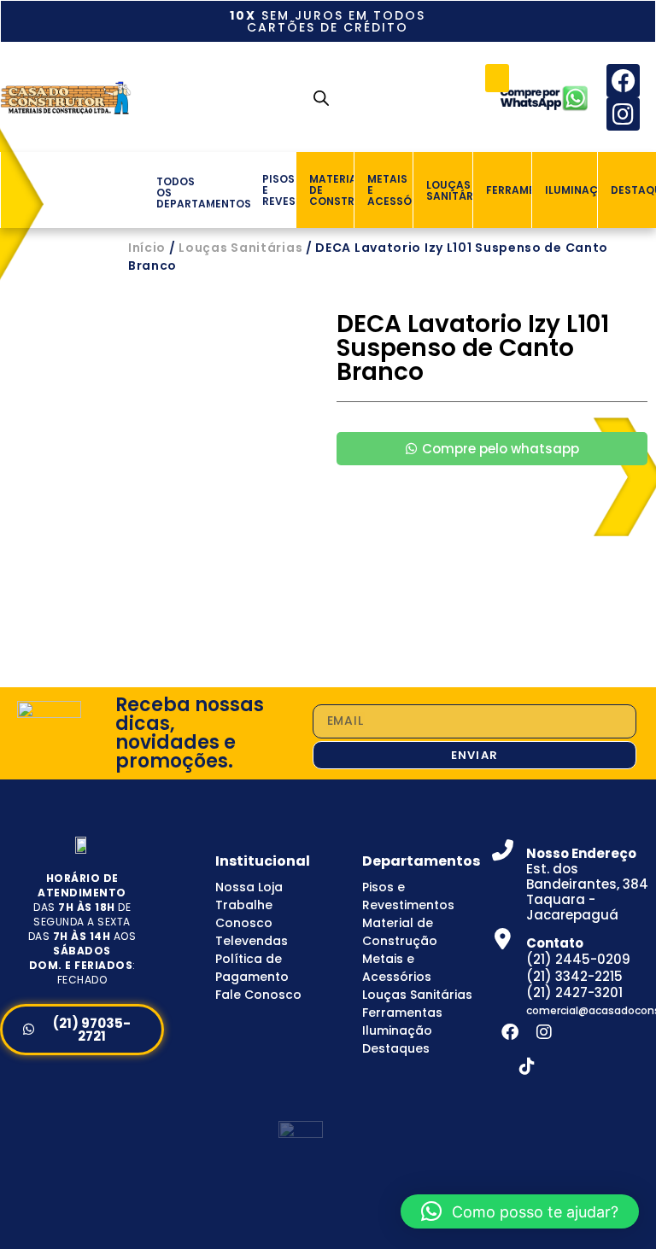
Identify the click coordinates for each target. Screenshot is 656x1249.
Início (147, 247)
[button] (497, 78)
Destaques (396, 1048)
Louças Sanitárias (240, 247)
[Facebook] (623, 80)
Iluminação (397, 1030)
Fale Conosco (258, 994)
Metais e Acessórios (396, 967)
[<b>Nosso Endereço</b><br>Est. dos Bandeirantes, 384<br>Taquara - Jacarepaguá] (502, 850)
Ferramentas (402, 1012)
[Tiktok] (527, 1066)
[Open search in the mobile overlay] (321, 97)
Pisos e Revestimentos (408, 895)
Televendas (251, 940)
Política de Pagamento (252, 967)
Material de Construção (399, 931)
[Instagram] (623, 114)
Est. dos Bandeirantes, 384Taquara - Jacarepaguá (587, 884)
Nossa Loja (249, 887)
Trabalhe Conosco (243, 913)
